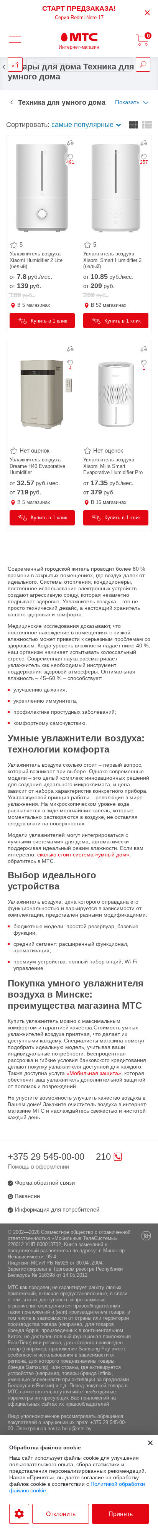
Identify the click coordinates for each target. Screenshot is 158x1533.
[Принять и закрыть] (150, 1443)
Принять (121, 1514)
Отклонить (61, 1514)
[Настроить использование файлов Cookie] (19, 1514)
